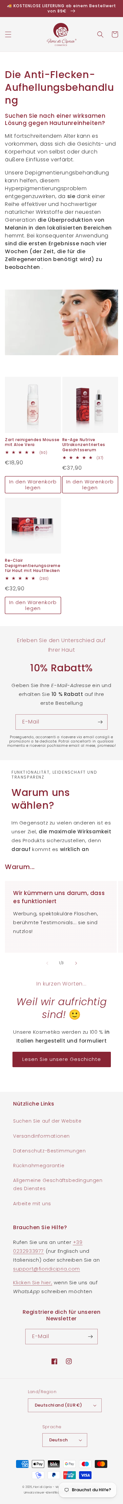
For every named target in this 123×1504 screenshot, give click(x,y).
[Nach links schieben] (47, 963)
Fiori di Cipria (42, 1487)
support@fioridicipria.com (46, 1268)
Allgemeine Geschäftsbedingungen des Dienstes (58, 1184)
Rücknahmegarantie (38, 1165)
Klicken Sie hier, (32, 1282)
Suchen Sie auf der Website (47, 1121)
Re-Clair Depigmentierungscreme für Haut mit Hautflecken (33, 565)
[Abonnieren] (100, 722)
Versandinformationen (41, 1136)
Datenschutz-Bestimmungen (49, 1151)
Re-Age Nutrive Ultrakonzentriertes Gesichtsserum (83, 445)
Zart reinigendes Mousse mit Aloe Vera (32, 442)
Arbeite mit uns (32, 1203)
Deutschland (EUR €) (58, 1405)
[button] (8, 34)
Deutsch (58, 1440)
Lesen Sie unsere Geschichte (61, 1059)
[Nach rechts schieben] (76, 963)
